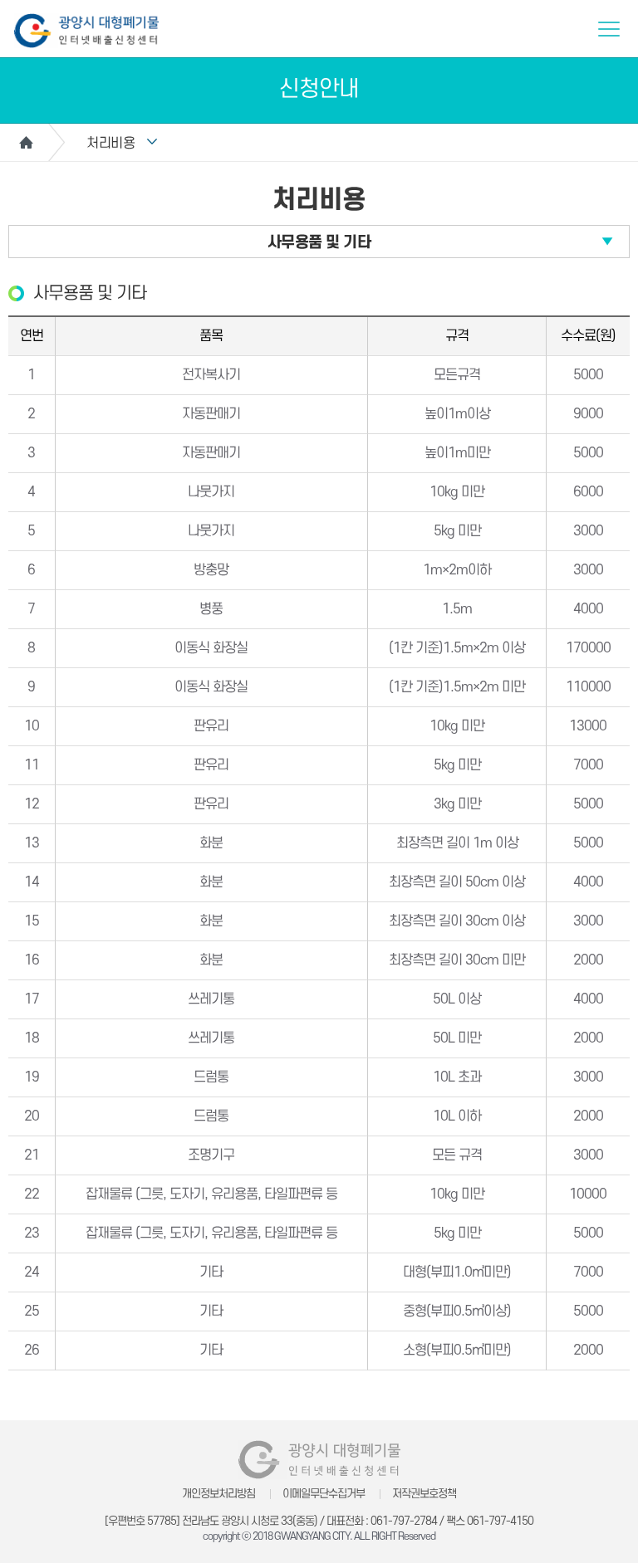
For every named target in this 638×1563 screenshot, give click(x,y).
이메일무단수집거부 (323, 1493)
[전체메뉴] (609, 29)
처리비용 (110, 143)
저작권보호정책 (424, 1493)
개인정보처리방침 (218, 1493)
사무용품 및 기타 (319, 243)
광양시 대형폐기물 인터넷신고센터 (86, 30)
